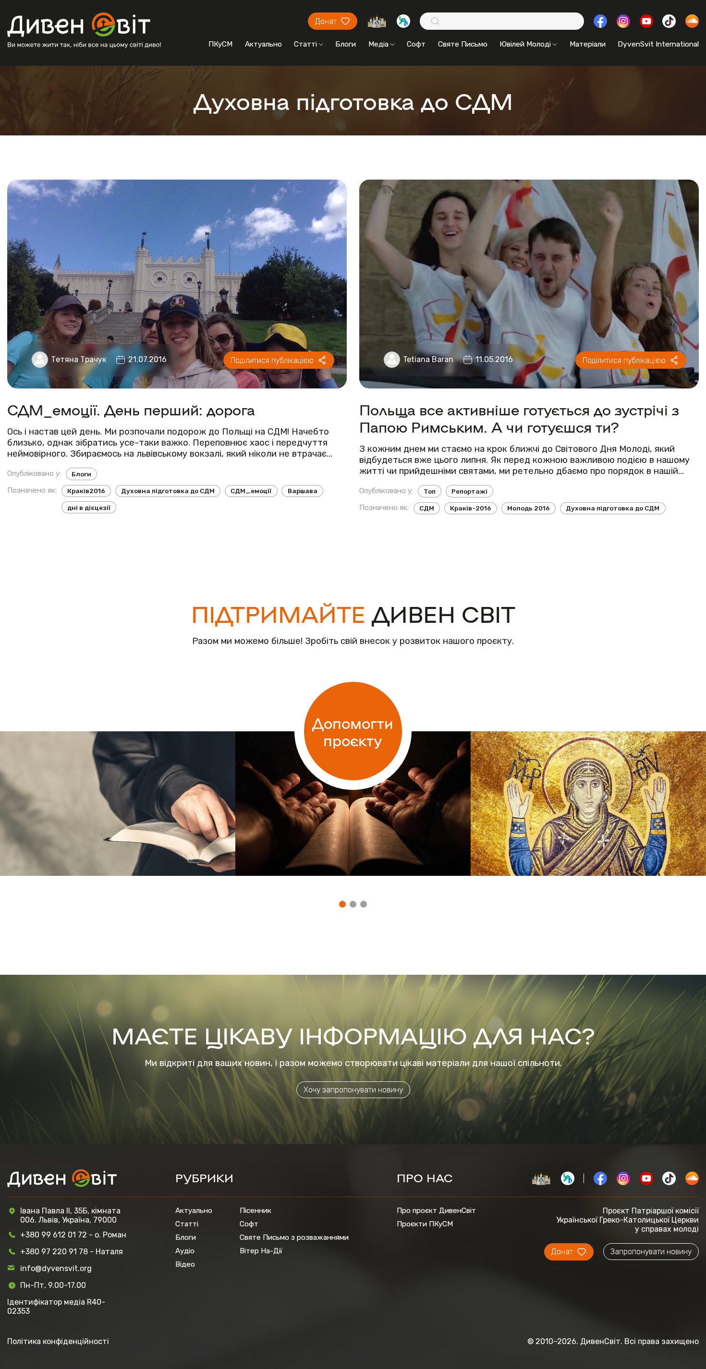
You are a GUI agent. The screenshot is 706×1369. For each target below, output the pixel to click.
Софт (416, 44)
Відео (185, 1264)
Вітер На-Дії (261, 1251)
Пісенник (255, 1210)
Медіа (378, 44)
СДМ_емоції (251, 491)
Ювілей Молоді (525, 44)
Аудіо (185, 1251)
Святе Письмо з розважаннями (294, 1237)
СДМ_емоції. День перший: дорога (131, 409)
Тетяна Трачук (78, 359)
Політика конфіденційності (58, 1341)
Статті (305, 44)
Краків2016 (86, 491)
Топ (430, 491)
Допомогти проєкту (352, 731)
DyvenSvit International (658, 44)
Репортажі (469, 491)
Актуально (263, 44)
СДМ (426, 508)
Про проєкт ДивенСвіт (436, 1210)
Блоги (345, 44)
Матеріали (588, 44)
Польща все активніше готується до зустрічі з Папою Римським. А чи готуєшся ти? (519, 417)
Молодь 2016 (528, 508)
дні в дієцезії (88, 507)
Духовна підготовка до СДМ (168, 491)
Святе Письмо (462, 44)
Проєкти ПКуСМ (425, 1224)
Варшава (302, 491)
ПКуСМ (220, 44)
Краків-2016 (470, 508)
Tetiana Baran (428, 359)
